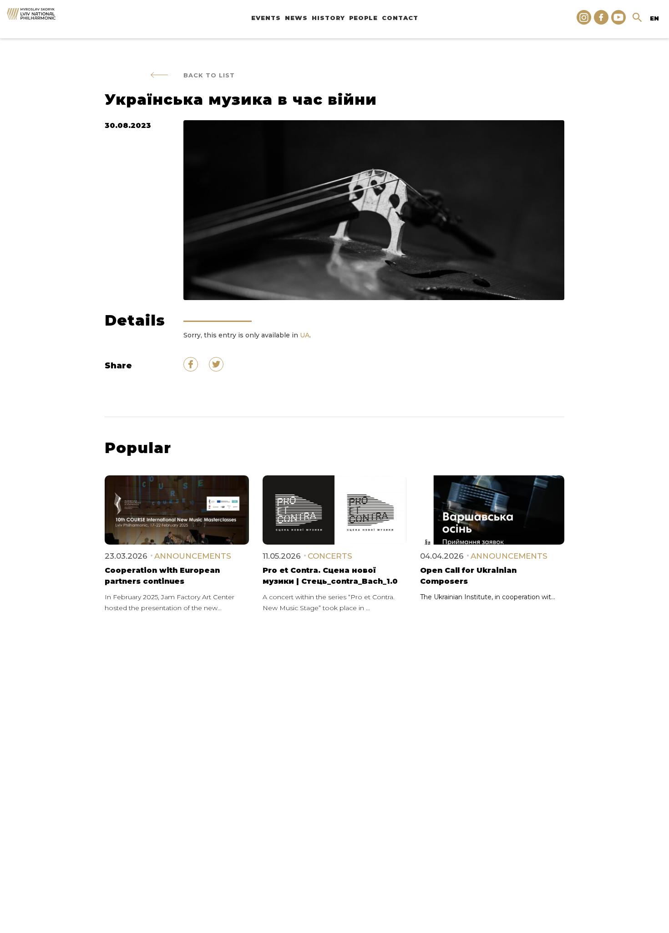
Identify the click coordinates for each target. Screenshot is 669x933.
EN (654, 18)
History (328, 17)
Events (266, 17)
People (363, 17)
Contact (400, 17)
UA (304, 335)
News (296, 17)
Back (209, 75)
